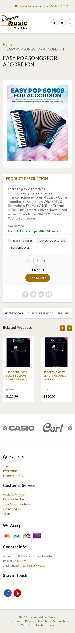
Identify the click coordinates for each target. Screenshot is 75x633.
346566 (28, 240)
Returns (63, 313)
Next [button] (70, 428)
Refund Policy (33, 621)
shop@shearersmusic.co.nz (33, 5)
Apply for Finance (14, 494)
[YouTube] (17, 593)
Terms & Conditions (56, 621)
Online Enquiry (12, 508)
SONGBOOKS (20, 247)
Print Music (10, 470)
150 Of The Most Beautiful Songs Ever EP (55, 376)
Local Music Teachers (16, 504)
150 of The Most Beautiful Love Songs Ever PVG (16, 376)
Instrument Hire (13, 475)
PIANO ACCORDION (51, 240)
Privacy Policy (14, 621)
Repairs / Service (13, 499)
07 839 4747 (61, 5)
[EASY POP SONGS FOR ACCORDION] (37, 123)
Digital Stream (45, 625)
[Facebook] (8, 593)
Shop (6, 466)
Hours (7, 513)
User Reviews (14, 313)
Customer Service (40, 313)
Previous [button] (5, 428)
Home (7, 44)
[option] (22, 428)
